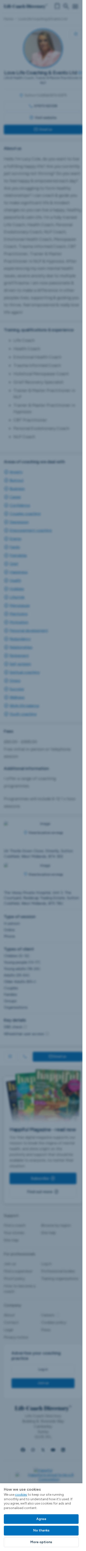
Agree (41, 1519)
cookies (21, 1495)
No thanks (41, 1530)
